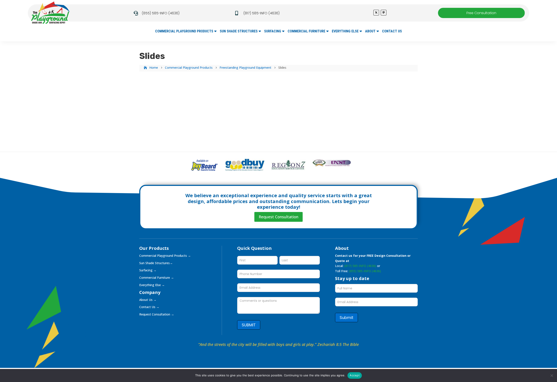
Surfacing (272, 31)
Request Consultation (278, 216)
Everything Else (345, 31)
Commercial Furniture (306, 31)
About (370, 31)
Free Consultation (481, 12)
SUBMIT (249, 325)
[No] (551, 375)
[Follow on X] (376, 12)
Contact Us (392, 31)
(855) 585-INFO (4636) (161, 13)
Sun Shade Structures (239, 31)
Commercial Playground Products (184, 31)
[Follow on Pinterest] (383, 12)
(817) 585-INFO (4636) (261, 13)
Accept (355, 375)
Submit (346, 317)
